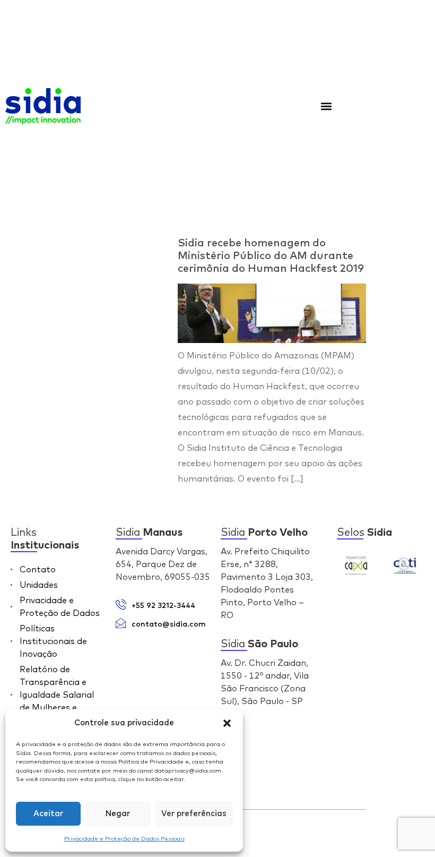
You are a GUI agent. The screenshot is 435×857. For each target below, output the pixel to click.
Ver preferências (194, 814)
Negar (118, 814)
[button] (227, 723)
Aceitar (48, 814)
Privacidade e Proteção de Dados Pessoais (124, 838)
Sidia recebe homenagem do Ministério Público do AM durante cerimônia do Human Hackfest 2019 (271, 256)
